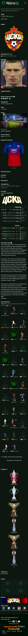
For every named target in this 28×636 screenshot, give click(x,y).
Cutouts (14, 303)
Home (2, 9)
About (3, 631)
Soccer (11, 9)
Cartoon (21, 303)
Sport (7, 9)
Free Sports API (5, 619)
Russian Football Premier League (10, 186)
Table (9, 305)
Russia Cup (4, 188)
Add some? (7, 136)
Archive (14, 168)
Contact (4, 633)
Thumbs (7, 303)
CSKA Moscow (15, 10)
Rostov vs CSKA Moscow (9, 56)
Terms (8, 631)
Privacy (14, 631)
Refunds (19, 631)
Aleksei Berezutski (9, 87)
